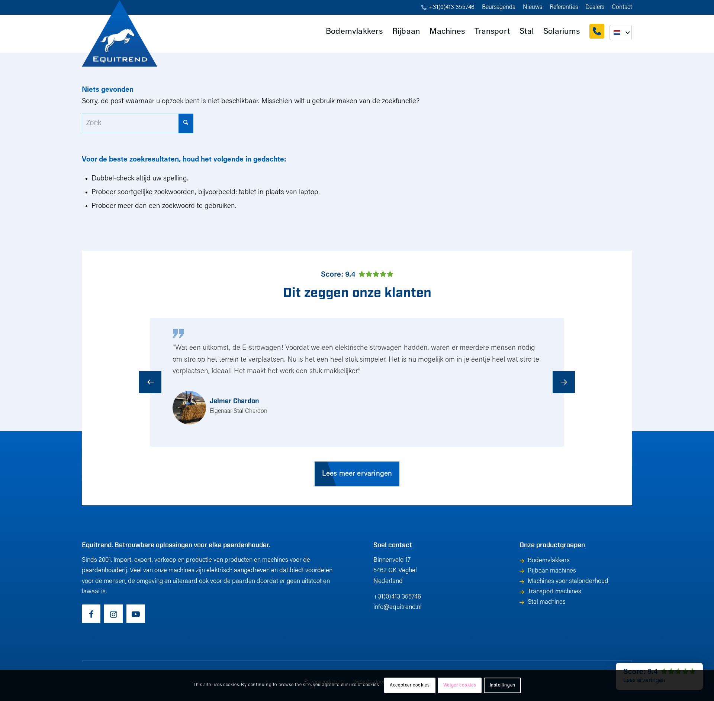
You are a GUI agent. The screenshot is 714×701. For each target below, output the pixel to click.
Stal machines (547, 602)
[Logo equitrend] (119, 33)
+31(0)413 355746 (452, 7)
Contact (622, 7)
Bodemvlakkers (549, 560)
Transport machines (554, 591)
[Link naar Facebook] (91, 613)
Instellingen (502, 685)
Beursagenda (498, 7)
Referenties (564, 7)
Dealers (594, 7)
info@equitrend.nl (397, 607)
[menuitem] (448, 8)
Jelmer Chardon (234, 401)
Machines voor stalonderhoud (568, 581)
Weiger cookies (459, 685)
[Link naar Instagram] (113, 613)
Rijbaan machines (552, 571)
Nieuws (532, 7)
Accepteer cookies (410, 685)
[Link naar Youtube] (135, 613)
